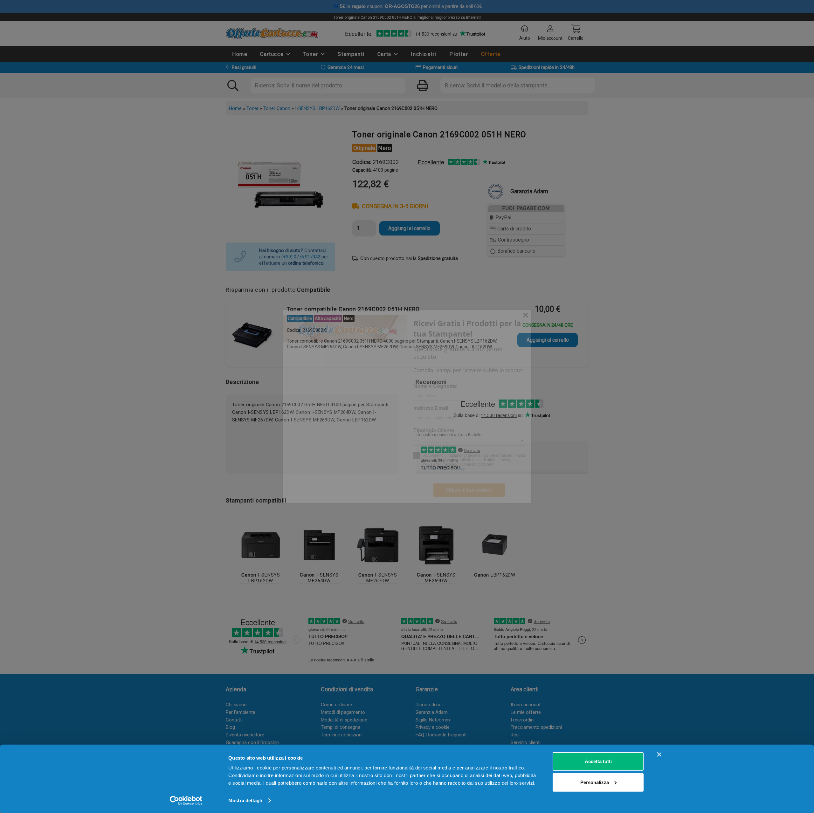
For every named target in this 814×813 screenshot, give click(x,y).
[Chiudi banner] (659, 754)
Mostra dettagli (245, 800)
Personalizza (594, 782)
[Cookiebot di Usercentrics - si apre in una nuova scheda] (186, 800)
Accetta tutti (598, 761)
